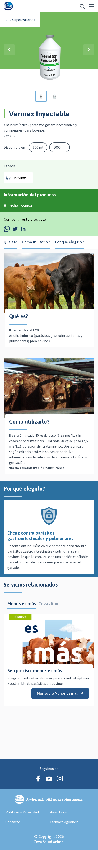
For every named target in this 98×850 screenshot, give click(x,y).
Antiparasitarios (22, 19)
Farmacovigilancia (64, 822)
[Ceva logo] (8, 6)
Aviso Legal (59, 812)
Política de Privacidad (22, 812)
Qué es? (10, 242)
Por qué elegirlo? (69, 242)
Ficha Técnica (20, 205)
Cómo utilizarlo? (36, 242)
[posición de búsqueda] (82, 6)
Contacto (12, 822)
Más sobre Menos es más (57, 693)
